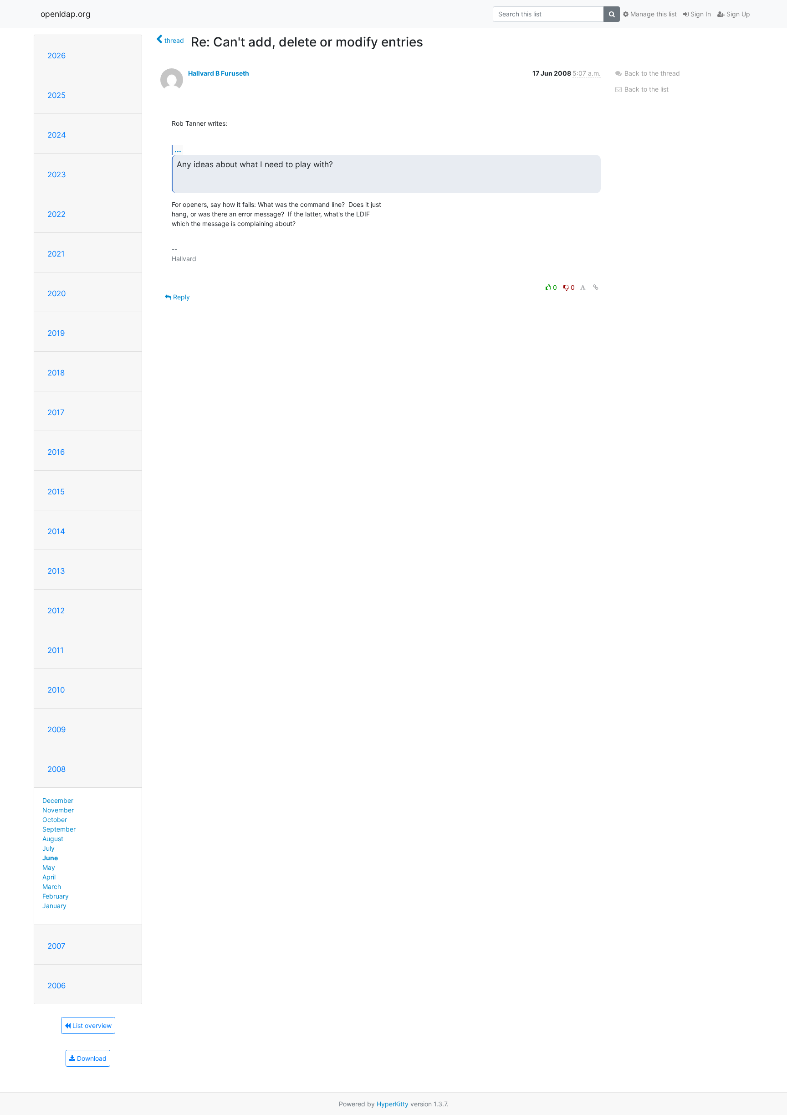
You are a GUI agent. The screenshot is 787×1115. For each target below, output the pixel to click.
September (59, 829)
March (51, 886)
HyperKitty (393, 1104)
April (49, 877)
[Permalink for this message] (596, 287)
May (48, 867)
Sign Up (737, 14)
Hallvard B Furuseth (218, 73)
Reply (180, 297)
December (57, 800)
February (55, 896)
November (58, 810)
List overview (91, 1025)
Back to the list (646, 89)
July (48, 848)
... (177, 149)
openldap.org (66, 14)
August (52, 839)
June (50, 858)
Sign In (700, 14)
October (54, 819)
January (54, 905)
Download (91, 1058)
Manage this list (653, 14)
